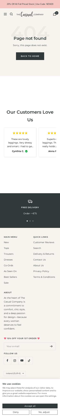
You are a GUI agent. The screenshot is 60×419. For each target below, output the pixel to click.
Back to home (30, 56)
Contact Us (39, 259)
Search (37, 248)
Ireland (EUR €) (13, 373)
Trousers (8, 253)
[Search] (11, 14)
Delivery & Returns (43, 253)
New (6, 242)
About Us (38, 265)
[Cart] (54, 14)
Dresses (8, 259)
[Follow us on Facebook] (7, 360)
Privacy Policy (41, 271)
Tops (6, 248)
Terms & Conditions (44, 277)
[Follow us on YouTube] (21, 360)
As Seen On (10, 271)
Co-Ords (8, 265)
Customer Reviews (43, 242)
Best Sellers (10, 277)
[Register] (51, 346)
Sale (6, 282)
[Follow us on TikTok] (29, 360)
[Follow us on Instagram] (14, 360)
